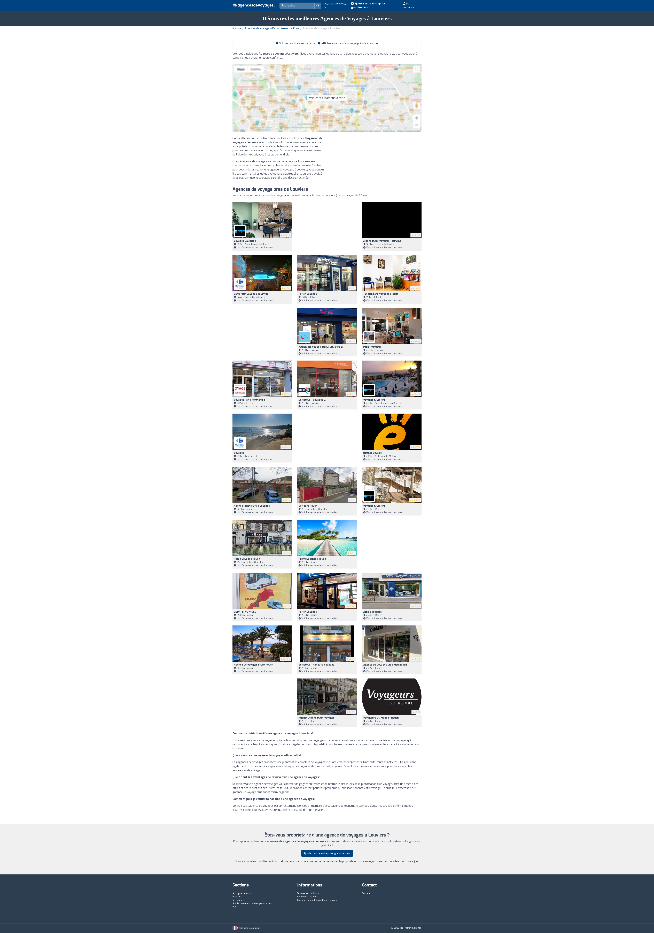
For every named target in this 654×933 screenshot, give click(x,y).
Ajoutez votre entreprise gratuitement (368, 5)
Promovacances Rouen (312, 559)
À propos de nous (242, 893)
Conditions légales (307, 896)
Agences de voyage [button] (335, 3)
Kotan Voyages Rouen (247, 559)
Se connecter (408, 5)
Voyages (239, 452)
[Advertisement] (376, 160)
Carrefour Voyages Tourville (251, 294)
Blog (234, 906)
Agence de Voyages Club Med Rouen (385, 664)
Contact (366, 893)
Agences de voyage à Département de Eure (272, 28)
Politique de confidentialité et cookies (317, 900)
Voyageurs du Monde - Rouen (381, 717)
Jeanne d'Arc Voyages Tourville (382, 241)
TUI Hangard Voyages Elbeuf (380, 294)
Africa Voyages (372, 612)
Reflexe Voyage (372, 452)
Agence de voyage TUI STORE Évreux (321, 347)
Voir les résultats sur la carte (327, 98)
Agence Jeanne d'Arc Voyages (252, 505)
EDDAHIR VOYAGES (245, 612)
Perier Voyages (308, 294)
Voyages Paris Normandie (249, 399)
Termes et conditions (308, 893)
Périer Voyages (372, 347)
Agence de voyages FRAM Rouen (253, 664)
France (236, 28)
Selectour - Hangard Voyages (316, 664)
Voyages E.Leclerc (245, 241)
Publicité (236, 896)
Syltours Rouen (308, 505)
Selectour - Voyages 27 (313, 399)
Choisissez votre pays (248, 928)
